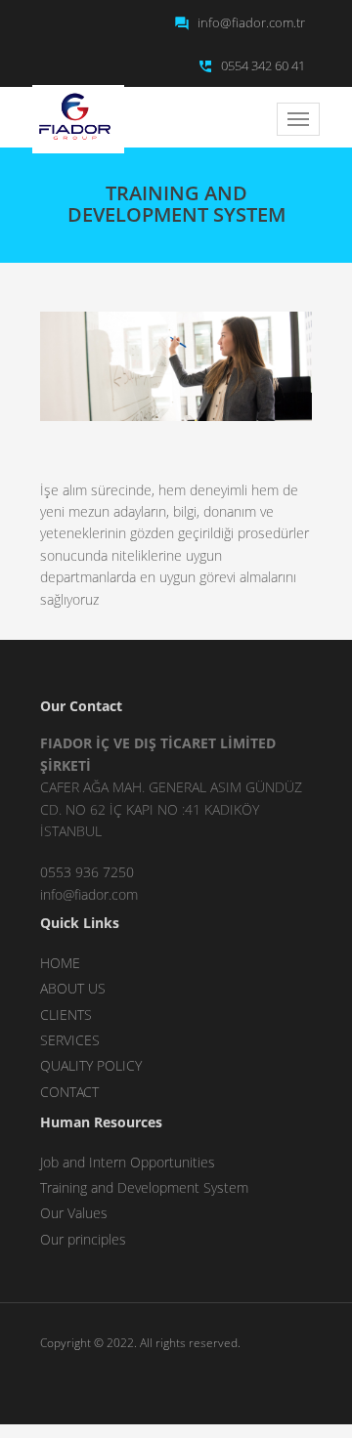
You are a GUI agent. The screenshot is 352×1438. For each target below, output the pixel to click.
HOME (60, 962)
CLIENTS (66, 1014)
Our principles (83, 1239)
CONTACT (69, 1091)
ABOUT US (73, 988)
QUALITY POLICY (91, 1065)
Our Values (74, 1213)
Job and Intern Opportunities (127, 1162)
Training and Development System (144, 1187)
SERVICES (70, 1040)
